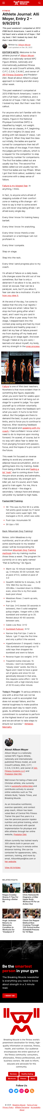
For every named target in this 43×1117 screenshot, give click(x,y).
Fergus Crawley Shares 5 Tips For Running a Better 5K (10, 898)
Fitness (6, 11)
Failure (5, 386)
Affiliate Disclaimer (22, 1107)
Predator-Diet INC (13, 774)
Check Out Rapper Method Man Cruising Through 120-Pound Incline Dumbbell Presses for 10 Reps (31, 926)
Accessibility (35, 1107)
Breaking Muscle (19, 1105)
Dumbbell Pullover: (15, 629)
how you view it (10, 295)
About (22, 1110)
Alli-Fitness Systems (12, 74)
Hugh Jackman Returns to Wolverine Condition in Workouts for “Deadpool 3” (9, 926)
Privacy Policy (8, 1107)
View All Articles (12, 867)
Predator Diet (20, 834)
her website (10, 861)
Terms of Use (32, 1105)
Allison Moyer (27, 55)
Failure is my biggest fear (15, 185)
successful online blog (22, 786)
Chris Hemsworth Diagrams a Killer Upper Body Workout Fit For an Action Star (31, 899)
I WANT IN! (10, 995)
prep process (32, 346)
